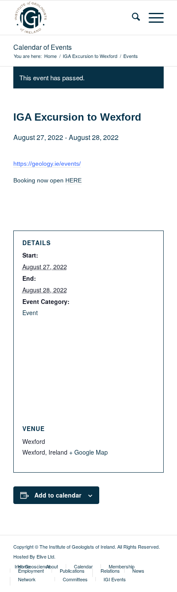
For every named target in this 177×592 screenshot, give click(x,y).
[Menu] (152, 17)
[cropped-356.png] (73, 17)
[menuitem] (131, 17)
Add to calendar (57, 495)
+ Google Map (88, 452)
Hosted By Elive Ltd (33, 556)
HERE (73, 180)
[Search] (131, 17)
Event (30, 312)
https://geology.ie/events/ (47, 163)
